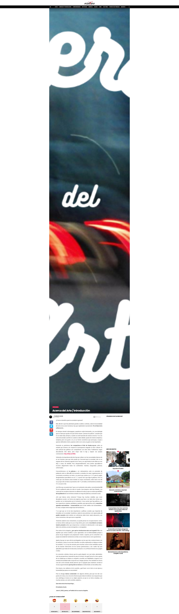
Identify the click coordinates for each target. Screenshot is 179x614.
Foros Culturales (114, 7)
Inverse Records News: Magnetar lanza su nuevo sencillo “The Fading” (118, 529)
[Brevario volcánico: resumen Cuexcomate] (118, 479)
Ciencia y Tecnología (65, 7)
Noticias (84, 7)
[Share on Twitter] (51, 426)
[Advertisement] (118, 434)
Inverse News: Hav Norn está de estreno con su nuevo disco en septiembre (118, 509)
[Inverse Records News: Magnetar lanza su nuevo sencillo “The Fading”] (118, 520)
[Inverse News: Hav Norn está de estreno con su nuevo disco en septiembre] (118, 500)
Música (91, 7)
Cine (100, 7)
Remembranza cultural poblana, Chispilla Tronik (118, 552)
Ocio (56, 7)
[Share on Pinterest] (51, 430)
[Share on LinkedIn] (51, 434)
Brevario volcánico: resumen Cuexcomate (118, 490)
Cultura (105, 7)
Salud (95, 7)
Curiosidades (76, 7)
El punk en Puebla (118, 468)
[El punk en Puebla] (118, 459)
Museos (123, 7)
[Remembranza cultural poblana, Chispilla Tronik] (118, 541)
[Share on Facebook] (51, 422)
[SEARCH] (129, 7)
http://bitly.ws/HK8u (70, 454)
